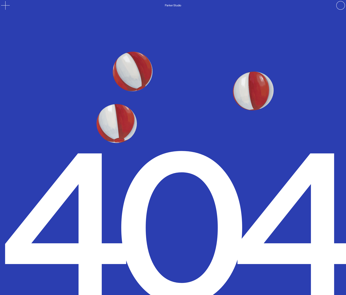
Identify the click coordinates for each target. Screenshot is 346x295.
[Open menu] (5, 5)
